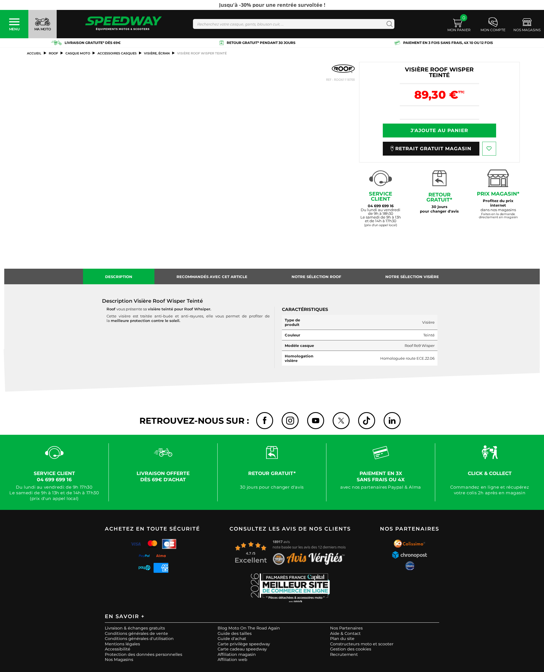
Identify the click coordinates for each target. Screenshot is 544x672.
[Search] (388, 24)
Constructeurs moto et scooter (362, 643)
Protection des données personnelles (143, 654)
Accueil (34, 53)
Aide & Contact (345, 633)
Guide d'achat (232, 638)
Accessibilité (117, 649)
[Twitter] (341, 420)
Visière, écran (157, 53)
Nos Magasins (119, 659)
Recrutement (344, 654)
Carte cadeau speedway (242, 649)
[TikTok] (366, 420)
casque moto (77, 53)
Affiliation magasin (237, 654)
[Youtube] (315, 420)
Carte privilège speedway (244, 643)
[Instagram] (290, 420)
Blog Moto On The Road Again (249, 628)
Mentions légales (122, 643)
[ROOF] (343, 69)
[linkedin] (392, 420)
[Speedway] (123, 24)
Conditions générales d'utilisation (139, 638)
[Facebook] (264, 420)
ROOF (53, 53)
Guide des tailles (235, 633)
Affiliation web (232, 659)
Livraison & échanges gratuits (135, 628)
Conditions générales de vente (136, 633)
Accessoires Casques (117, 53)
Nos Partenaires (346, 628)
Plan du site (342, 638)
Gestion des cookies (350, 649)
